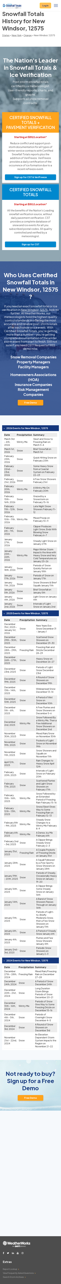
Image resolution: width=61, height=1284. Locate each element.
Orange (28, 35)
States (6, 35)
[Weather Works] (16, 1246)
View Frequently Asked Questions (18, 1273)
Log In (45, 5)
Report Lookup (10, 1269)
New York (16, 35)
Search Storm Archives (13, 1277)
